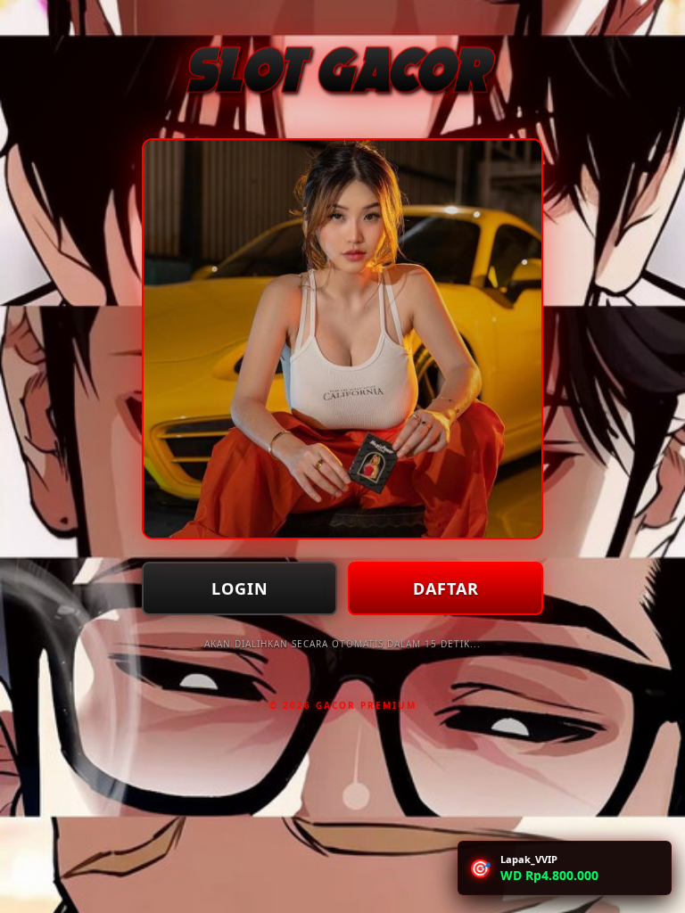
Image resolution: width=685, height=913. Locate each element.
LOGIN (239, 588)
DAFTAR (446, 588)
